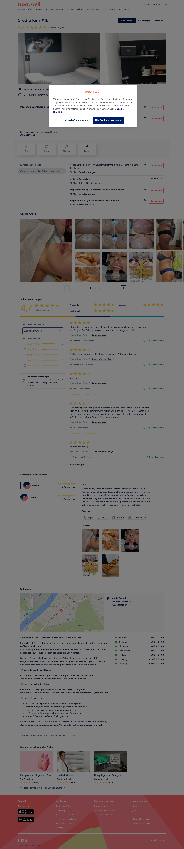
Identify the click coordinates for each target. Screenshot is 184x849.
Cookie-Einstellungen (77, 120)
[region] (93, 106)
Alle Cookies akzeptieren (108, 120)
